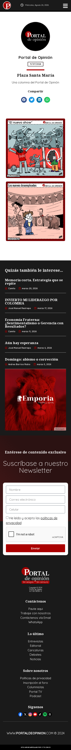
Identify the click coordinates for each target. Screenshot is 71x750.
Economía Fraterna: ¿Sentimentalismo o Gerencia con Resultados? (34, 323)
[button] (24, 100)
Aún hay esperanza (21, 343)
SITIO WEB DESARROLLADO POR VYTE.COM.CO (35, 747)
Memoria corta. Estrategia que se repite (34, 282)
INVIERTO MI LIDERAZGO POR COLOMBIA (31, 301)
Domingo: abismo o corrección (31, 359)
